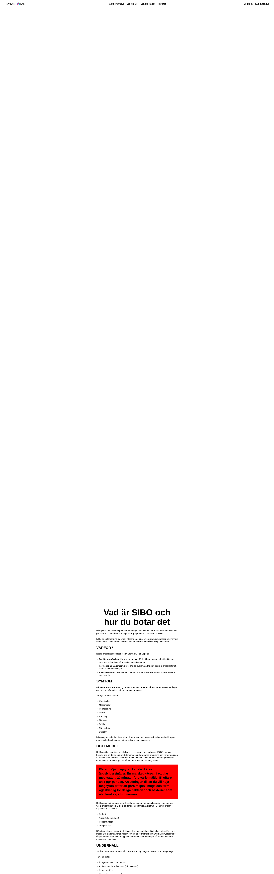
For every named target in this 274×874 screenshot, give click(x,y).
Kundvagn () (262, 4)
